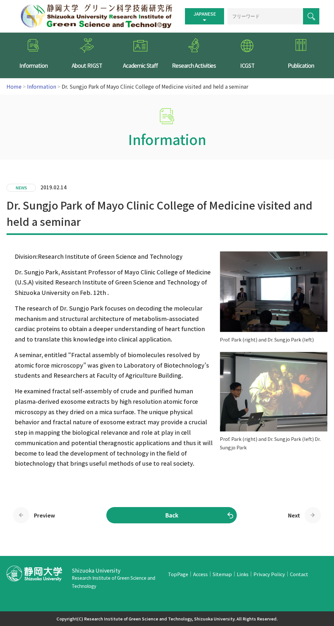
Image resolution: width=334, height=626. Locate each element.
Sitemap (222, 574)
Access (200, 574)
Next (294, 515)
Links (243, 574)
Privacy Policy (269, 574)
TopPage (178, 574)
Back (171, 515)
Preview (44, 515)
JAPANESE (204, 13)
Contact (299, 574)
